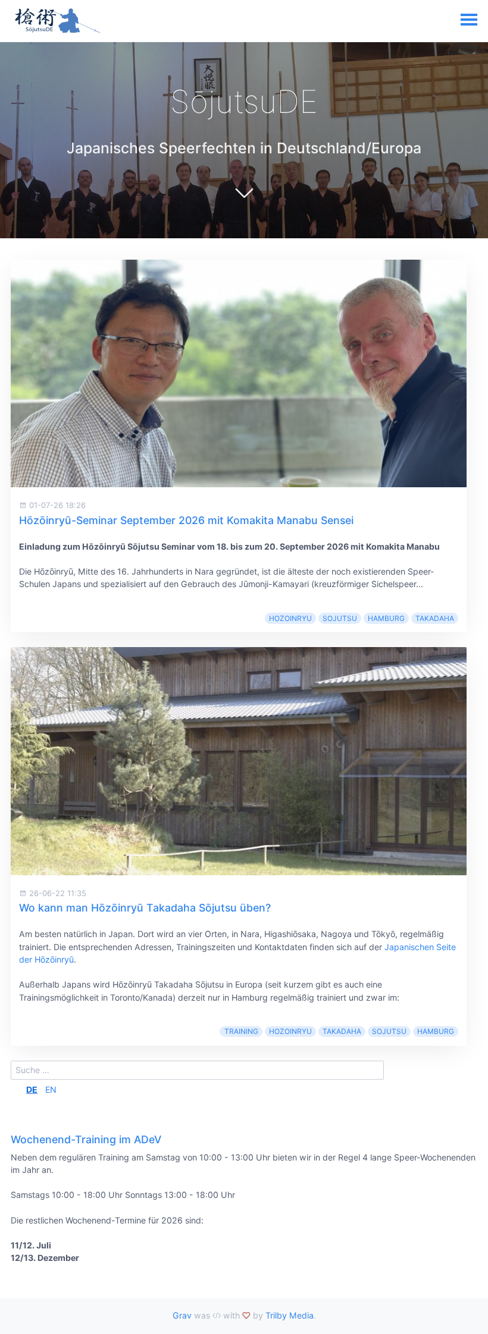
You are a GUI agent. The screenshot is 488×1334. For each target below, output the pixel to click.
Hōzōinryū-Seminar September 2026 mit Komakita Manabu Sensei (186, 520)
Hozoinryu (290, 618)
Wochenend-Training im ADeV (86, 1139)
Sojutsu (340, 618)
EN (51, 1089)
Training (241, 1031)
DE (31, 1089)
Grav (182, 1315)
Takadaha (434, 618)
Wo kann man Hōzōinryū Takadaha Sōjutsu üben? (145, 907)
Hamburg (386, 618)
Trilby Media (289, 1315)
